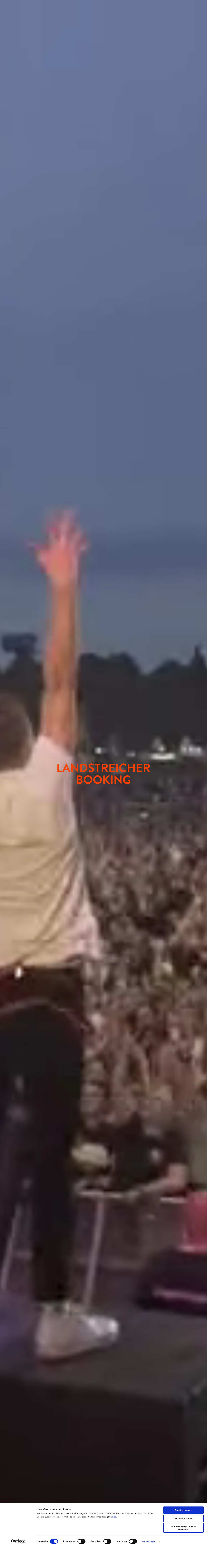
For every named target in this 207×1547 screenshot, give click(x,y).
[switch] (81, 1541)
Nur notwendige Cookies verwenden (183, 1527)
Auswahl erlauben (183, 1518)
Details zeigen (149, 1541)
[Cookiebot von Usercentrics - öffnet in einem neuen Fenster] (18, 1541)
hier (114, 1516)
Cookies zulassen (183, 1510)
